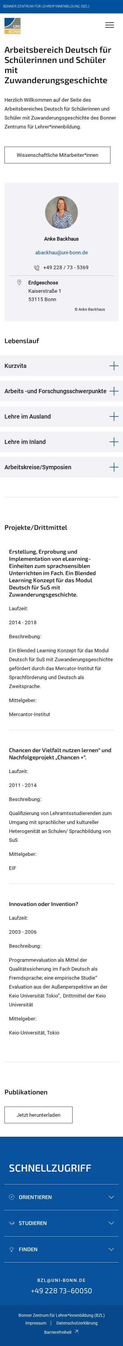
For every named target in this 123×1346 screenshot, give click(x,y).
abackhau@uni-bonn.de (61, 252)
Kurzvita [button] (15, 365)
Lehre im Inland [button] (25, 441)
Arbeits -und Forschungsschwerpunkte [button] (55, 391)
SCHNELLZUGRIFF (50, 1167)
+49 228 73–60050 (61, 1290)
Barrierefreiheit (58, 1332)
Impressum (35, 1323)
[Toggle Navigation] (109, 25)
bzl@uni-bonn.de (61, 1280)
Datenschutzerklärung (77, 1323)
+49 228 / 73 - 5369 (66, 267)
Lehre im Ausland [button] (27, 416)
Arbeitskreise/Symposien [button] (37, 467)
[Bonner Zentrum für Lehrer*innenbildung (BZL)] (12, 26)
